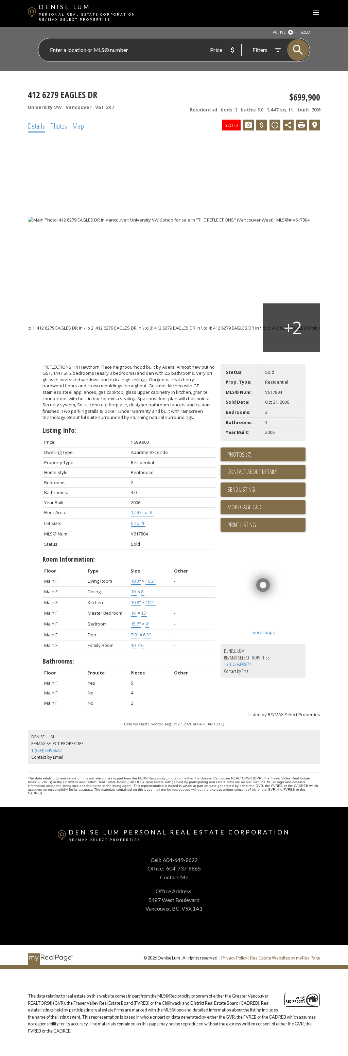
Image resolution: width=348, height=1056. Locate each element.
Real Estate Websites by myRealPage (285, 958)
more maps (263, 632)
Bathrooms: (58, 661)
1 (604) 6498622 (237, 664)
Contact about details (252, 472)
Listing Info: (59, 430)
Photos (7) (239, 454)
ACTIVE (279, 32)
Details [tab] (36, 126)
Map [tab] (78, 126)
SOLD (305, 32)
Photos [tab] (58, 126)
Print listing (241, 525)
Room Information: (68, 559)
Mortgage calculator (266, 507)
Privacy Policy (234, 958)
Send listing (241, 489)
